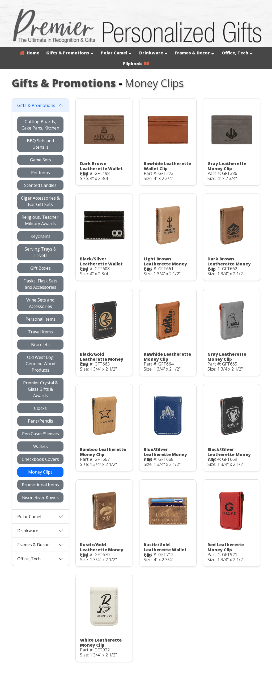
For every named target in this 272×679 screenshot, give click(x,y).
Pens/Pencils (40, 421)
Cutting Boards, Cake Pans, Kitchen (40, 125)
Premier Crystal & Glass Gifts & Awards (40, 389)
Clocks (40, 408)
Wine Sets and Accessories (40, 303)
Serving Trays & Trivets (40, 252)
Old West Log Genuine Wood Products (40, 363)
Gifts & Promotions (67, 53)
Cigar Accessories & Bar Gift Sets (40, 201)
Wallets (40, 446)
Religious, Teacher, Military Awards (41, 220)
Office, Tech (235, 53)
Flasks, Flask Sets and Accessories (40, 284)
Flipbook (133, 64)
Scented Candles (40, 185)
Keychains (40, 236)
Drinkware (151, 53)
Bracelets (40, 344)
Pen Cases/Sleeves (40, 434)
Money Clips (40, 472)
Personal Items (41, 319)
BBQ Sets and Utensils (40, 144)
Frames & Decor (192, 53)
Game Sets (40, 160)
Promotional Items (40, 485)
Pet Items (40, 172)
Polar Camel (114, 53)
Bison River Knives (40, 497)
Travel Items (40, 332)
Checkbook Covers (40, 459)
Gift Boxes (40, 268)
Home (31, 53)
